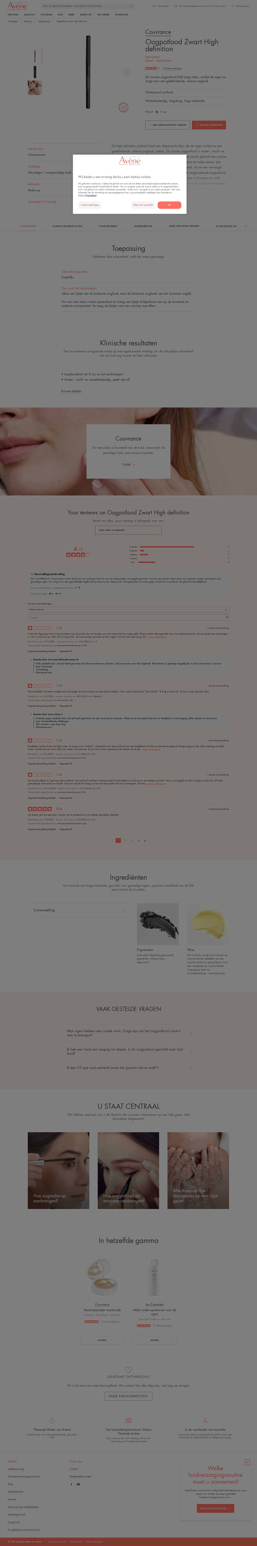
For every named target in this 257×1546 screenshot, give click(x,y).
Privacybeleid (91, 196)
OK (169, 205)
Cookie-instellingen (90, 205)
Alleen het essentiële (143, 205)
